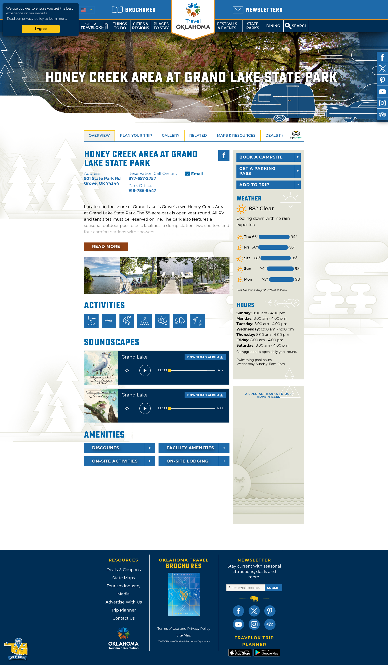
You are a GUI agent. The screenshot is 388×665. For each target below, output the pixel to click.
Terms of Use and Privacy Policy (183, 628)
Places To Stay (161, 26)
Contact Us (123, 618)
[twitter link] (254, 611)
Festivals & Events (227, 26)
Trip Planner (123, 610)
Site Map (183, 635)
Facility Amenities (190, 447)
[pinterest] (382, 80)
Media (123, 594)
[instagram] (382, 103)
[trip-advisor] (382, 114)
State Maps (123, 577)
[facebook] (382, 57)
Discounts (105, 447)
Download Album (203, 357)
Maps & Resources (236, 135)
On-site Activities (115, 461)
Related (198, 135)
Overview (99, 135)
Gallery (170, 135)
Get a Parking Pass (257, 171)
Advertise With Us (123, 602)
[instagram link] (254, 624)
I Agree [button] (41, 29)
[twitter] (382, 68)
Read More (106, 246)
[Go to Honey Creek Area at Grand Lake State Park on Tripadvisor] (296, 135)
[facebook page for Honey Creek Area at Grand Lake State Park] (223, 155)
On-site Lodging (188, 461)
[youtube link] (238, 624)
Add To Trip (254, 184)
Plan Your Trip (136, 135)
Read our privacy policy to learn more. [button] (37, 19)
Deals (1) (274, 135)
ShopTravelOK (91, 26)
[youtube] (382, 91)
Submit (273, 588)
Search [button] (300, 26)
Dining (273, 26)
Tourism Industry (124, 586)
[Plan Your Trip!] (16, 649)
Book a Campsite (261, 157)
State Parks (252, 26)
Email (197, 173)
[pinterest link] (270, 611)
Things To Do (120, 26)
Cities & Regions (140, 26)
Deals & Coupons (123, 569)
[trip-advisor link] (270, 624)
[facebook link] (238, 611)
